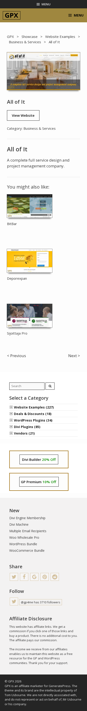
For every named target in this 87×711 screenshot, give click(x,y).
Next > (74, 355)
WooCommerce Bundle (27, 550)
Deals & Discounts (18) (33, 414)
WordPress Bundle (23, 544)
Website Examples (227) (34, 407)
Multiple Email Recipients (27, 531)
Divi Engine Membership (27, 518)
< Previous (16, 355)
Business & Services (25, 42)
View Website (23, 115)
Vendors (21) (24, 433)
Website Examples (60, 36)
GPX (10, 36)
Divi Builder (39, 459)
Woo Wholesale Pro (24, 537)
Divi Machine (19, 524)
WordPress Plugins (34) (33, 420)
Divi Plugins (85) (27, 427)
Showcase (30, 36)
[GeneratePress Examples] (11, 15)
